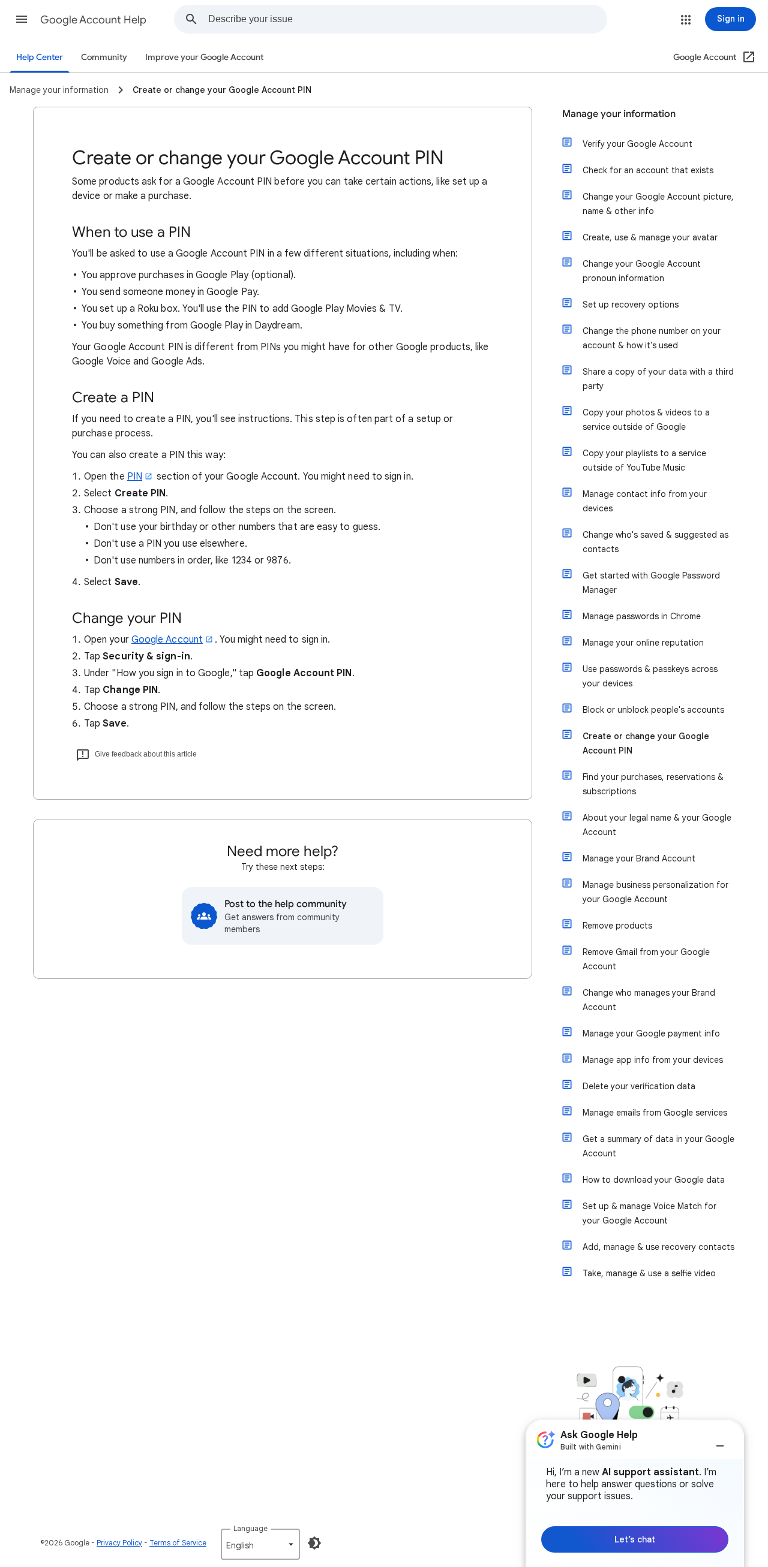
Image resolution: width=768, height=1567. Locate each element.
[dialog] (635, 1493)
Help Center (39, 57)
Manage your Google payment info (651, 1033)
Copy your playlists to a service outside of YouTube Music (644, 460)
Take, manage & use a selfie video (649, 1273)
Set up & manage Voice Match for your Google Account (649, 1213)
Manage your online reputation (643, 642)
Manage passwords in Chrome (642, 616)
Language (250, 1528)
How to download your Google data (654, 1179)
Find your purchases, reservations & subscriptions (653, 784)
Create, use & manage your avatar (650, 237)
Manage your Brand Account (639, 858)
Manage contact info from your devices (645, 501)
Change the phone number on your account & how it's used (652, 338)
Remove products (617, 925)
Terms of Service (177, 1542)
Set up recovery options (631, 304)
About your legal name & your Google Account (657, 824)
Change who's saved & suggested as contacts (655, 542)
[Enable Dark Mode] (314, 1543)
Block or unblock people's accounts (653, 709)
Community (104, 57)
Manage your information (619, 114)
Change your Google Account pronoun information (642, 271)
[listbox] (260, 1544)
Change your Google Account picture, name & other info (658, 203)
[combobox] (407, 19)
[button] (21, 19)
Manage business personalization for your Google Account (655, 892)
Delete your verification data (639, 1086)
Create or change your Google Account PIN (646, 743)
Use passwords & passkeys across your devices (650, 676)
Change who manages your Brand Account (649, 999)
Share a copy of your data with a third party (658, 378)
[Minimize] (720, 1441)
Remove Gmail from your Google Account (646, 959)
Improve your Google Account (204, 57)
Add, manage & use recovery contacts (658, 1246)
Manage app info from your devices (653, 1059)
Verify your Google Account (637, 143)
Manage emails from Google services (655, 1112)
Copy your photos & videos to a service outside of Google (646, 419)
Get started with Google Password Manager (651, 582)
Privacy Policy (119, 1542)
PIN (134, 477)
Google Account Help (93, 19)
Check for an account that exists (648, 170)
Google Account (167, 640)
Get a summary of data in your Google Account (658, 1146)
